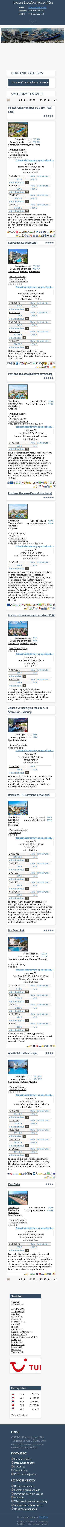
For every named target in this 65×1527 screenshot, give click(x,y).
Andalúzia (24, 643)
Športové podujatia (18, 745)
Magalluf (33, 1082)
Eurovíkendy (15, 832)
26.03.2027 (14, 863)
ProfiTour (43, 1517)
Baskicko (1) (16, 1316)
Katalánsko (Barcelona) (13, 821)
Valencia (12, 403)
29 (41, 100)
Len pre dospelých (18, 1222)
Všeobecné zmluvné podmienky (30, 1501)
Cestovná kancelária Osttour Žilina (32, 3)
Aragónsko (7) (17, 1311)
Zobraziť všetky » (19, 1415)
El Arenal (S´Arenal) (38, 959)
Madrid (23, 740)
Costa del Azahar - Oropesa (15, 406)
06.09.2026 (14, 185)
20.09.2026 (14, 204)
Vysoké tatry (20, 1470)
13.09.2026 (14, 195)
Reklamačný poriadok (25, 1508)
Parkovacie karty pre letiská (28, 1493)
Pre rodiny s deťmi (17, 152)
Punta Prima (34, 144)
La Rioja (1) (16, 1339)
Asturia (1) (15, 1314)
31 (49, 100)
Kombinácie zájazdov (25, 1474)
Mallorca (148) (17, 1344)
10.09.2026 (14, 766)
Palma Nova (34, 271)
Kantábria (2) (17, 1329)
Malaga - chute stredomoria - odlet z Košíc (31, 615)
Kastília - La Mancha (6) (21, 1332)
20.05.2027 (14, 882)
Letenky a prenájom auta (27, 1489)
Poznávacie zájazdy (18, 648)
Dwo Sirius (14, 1184)
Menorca (24, 144)
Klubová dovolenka (18, 155)
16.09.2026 (14, 1120)
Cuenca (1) (16, 1319)
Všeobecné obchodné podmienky (32, 1521)
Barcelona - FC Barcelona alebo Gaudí (29, 795)
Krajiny (16, 1301)
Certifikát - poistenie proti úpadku (32, 1524)
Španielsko (13, 144)
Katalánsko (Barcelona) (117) (24, 1337)
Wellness (13, 416)
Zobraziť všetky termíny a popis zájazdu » (34, 160)
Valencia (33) (17, 1352)
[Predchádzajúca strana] (8, 100)
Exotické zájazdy (23, 1459)
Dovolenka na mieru (24, 1486)
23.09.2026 (14, 1149)
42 (55, 100)
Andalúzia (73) (18, 1309)
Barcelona (13, 825)
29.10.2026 (14, 854)
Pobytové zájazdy (17, 149)
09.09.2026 (14, 331)
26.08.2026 (14, 985)
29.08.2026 (14, 1004)
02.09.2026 (14, 312)
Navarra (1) (16, 1349)
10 (30, 100)
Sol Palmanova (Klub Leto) (22, 242)
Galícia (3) (16, 1324)
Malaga (33, 643)
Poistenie (19, 1497)
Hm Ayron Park (16, 930)
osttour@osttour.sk (37, 7)
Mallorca (24, 271)
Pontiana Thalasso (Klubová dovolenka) (30, 373)
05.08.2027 (14, 892)
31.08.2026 (14, 442)
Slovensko (19, 1466)
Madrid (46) (16, 1342)
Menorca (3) (17, 1347)
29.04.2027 (14, 873)
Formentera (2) (18, 1321)
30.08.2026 (14, 176)
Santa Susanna (15, 1215)
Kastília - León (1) (19, 1334)
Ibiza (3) (14, 1326)
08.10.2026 (14, 679)
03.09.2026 (14, 670)
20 (34, 100)
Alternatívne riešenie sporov (28, 1505)
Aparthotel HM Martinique (22, 1053)
